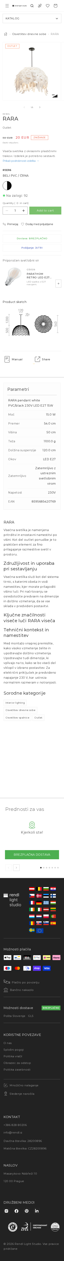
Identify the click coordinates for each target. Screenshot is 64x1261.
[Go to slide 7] (58, 867)
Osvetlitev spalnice (17, 717)
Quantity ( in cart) (16, 203)
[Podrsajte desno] (40, 107)
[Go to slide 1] (41, 867)
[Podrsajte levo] (24, 107)
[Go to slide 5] (52, 867)
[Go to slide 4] (49, 867)
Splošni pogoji (14, 1049)
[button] (7, 6)
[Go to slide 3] (46, 867)
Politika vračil (13, 1056)
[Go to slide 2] (43, 867)
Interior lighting (15, 702)
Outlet (38, 717)
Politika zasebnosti (17, 1069)
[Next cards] (16, 867)
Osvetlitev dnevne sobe (29, 34)
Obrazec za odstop (17, 1063)
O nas (8, 1043)
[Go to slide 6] (55, 867)
